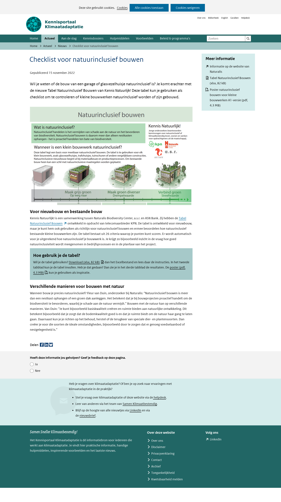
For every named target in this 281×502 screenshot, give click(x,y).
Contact (156, 460)
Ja (36, 364)
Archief (156, 466)
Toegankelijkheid (163, 473)
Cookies (122, 8)
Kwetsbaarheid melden (167, 479)
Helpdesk (245, 17)
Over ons (201, 17)
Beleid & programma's (175, 38)
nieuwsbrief (87, 415)
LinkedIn (135, 410)
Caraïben (234, 17)
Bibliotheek (213, 17)
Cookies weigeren (188, 8)
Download (84, 262)
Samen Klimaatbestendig (140, 404)
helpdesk (159, 397)
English (224, 17)
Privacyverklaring (162, 453)
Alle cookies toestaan (149, 8)
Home (34, 38)
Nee (37, 371)
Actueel (50, 38)
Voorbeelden (144, 38)
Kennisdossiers (93, 38)
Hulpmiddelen (119, 38)
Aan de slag (69, 38)
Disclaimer (158, 447)
